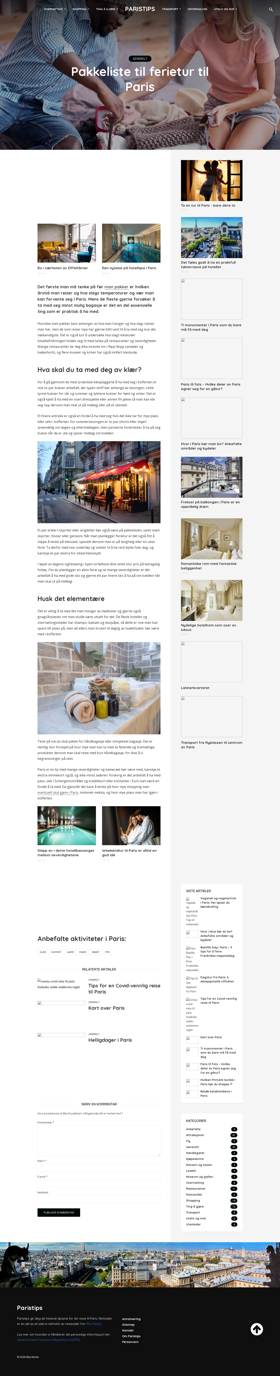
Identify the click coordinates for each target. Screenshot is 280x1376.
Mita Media (93, 1324)
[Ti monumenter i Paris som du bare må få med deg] (211, 299)
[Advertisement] (99, 189)
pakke (82, 952)
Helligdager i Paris (110, 1040)
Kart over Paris (106, 1008)
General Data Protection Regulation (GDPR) (48, 1340)
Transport (170, 9)
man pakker (117, 286)
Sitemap (128, 1325)
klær (43, 952)
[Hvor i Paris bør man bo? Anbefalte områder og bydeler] (211, 417)
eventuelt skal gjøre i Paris (58, 792)
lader (70, 952)
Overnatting (53, 9)
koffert (56, 952)
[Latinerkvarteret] (211, 661)
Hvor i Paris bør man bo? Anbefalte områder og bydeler (211, 446)
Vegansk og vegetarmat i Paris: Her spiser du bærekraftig (218, 902)
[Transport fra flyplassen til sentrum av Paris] (211, 716)
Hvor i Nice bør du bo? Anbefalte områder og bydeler (216, 936)
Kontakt (128, 1330)
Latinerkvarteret (195, 688)
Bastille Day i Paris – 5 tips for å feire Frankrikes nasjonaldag (217, 952)
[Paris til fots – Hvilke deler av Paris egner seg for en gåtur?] (211, 358)
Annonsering (131, 1319)
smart (95, 952)
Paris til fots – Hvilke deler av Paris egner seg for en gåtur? (210, 386)
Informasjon (197, 9)
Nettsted (43, 1192)
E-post (42, 1176)
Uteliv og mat (224, 9)
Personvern (130, 1342)
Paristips (140, 9)
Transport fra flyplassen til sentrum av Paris (211, 744)
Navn (42, 1161)
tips (107, 952)
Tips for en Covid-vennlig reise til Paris (124, 988)
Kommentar (46, 1122)
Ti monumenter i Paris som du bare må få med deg (211, 327)
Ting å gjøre (105, 9)
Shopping (80, 9)
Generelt (140, 59)
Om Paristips (131, 1336)
